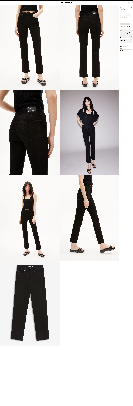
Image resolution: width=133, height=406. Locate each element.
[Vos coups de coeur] (131, 2)
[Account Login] (130, 2)
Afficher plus (121, 27)
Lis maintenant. (70, 0)
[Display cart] (132, 2)
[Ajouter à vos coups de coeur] (131, 404)
